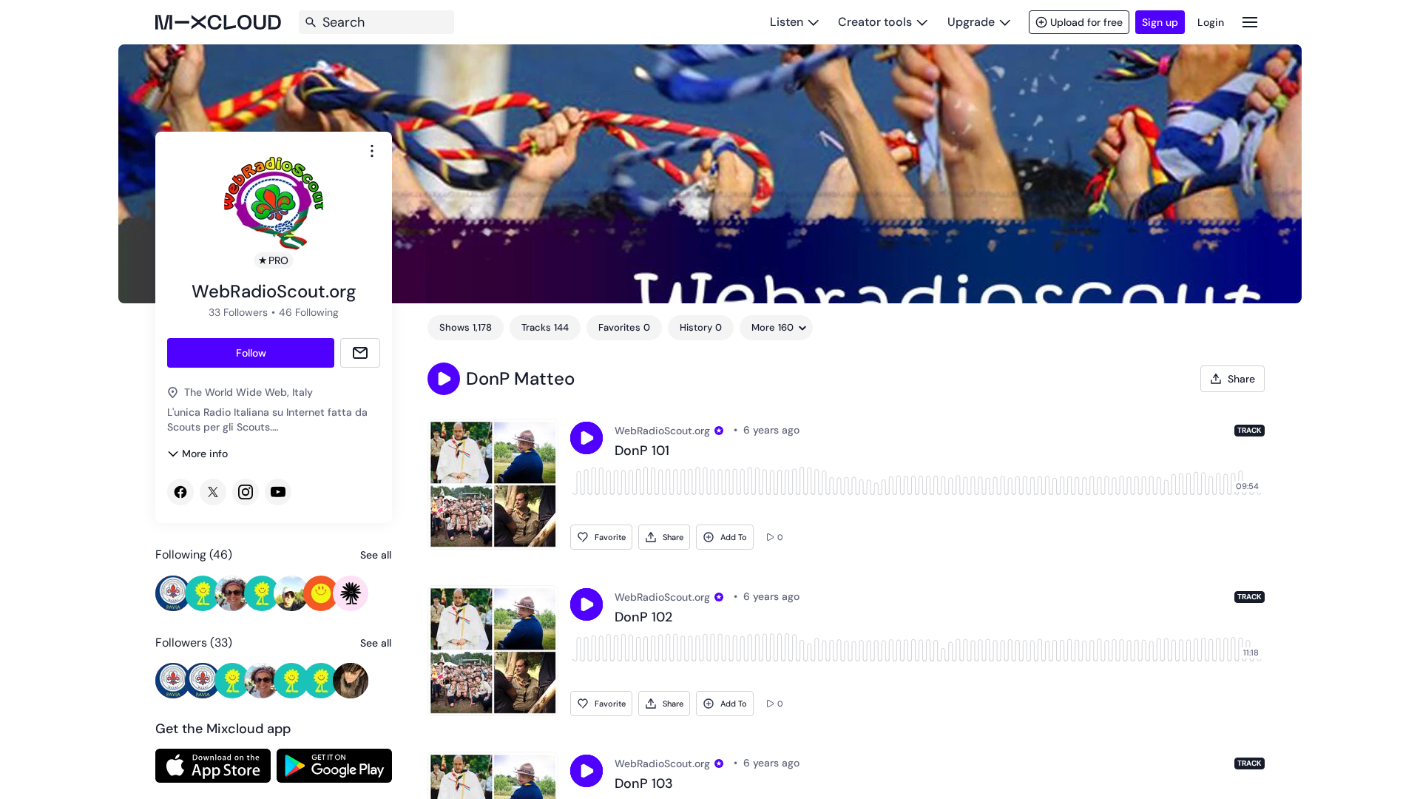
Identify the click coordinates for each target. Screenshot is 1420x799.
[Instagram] (245, 492)
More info (205, 453)
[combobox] (372, 151)
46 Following (309, 312)
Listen (786, 22)
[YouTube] (278, 492)
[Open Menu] (1249, 22)
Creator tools (875, 22)
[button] (443, 379)
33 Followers (238, 312)
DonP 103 (644, 784)
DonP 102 (643, 617)
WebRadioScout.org (662, 430)
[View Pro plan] (719, 430)
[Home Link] (218, 22)
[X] (213, 492)
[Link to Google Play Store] (334, 766)
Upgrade (971, 22)
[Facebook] (180, 492)
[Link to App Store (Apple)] (213, 766)
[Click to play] (586, 438)
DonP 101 (642, 451)
